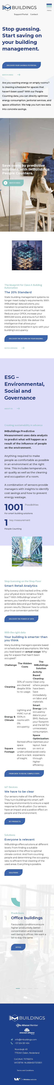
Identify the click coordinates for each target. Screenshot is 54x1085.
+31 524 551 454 (22, 1043)
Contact (34, 14)
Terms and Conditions (25, 1070)
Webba (27, 1079)
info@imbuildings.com (26, 1039)
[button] (18, 988)
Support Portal (21, 14)
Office (18, 947)
